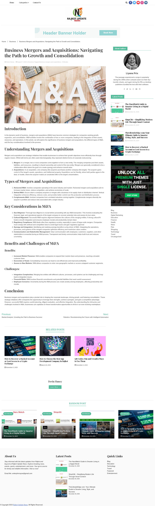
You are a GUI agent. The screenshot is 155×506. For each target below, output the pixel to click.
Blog (112, 210)
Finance (114, 220)
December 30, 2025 (133, 125)
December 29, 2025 (133, 140)
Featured (110, 471)
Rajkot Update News (20, 505)
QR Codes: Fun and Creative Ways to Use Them (89, 360)
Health (113, 222)
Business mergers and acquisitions (50, 62)
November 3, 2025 (12, 367)
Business (31, 62)
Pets (112, 227)
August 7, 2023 (22, 62)
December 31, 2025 (133, 112)
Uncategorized (116, 236)
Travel (113, 234)
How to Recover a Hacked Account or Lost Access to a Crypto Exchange (20, 361)
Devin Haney (10, 62)
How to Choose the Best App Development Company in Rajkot (54, 360)
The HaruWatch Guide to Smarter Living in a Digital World (136, 106)
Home (12, 2)
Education (114, 217)
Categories (23, 2)
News (113, 225)
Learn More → (55, 387)
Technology (115, 232)
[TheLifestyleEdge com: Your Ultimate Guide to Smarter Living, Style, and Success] (61, 492)
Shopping (114, 229)
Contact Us (37, 2)
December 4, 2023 (82, 365)
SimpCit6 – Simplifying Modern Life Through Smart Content (139, 120)
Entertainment (112, 473)
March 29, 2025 (46, 365)
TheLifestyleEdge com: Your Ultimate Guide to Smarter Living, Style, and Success (137, 135)
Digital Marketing (117, 215)
